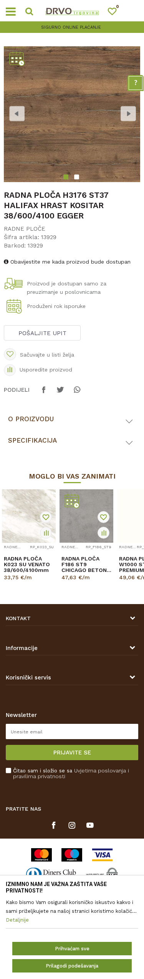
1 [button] (67, 178)
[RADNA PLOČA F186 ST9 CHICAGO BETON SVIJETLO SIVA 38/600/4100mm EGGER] (86, 516)
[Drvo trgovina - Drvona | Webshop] (72, 10)
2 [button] (77, 178)
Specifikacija (32, 440)
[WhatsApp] (77, 393)
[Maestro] (71, 855)
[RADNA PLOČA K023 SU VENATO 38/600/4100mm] (29, 516)
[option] (72, 27)
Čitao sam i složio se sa (71, 773)
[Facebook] (44, 393)
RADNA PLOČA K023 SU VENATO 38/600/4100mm (27, 564)
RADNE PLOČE (24, 228)
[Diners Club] (51, 874)
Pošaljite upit (42, 333)
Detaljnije (26, 584)
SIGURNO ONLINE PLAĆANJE (71, 27)
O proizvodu (31, 419)
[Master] (41, 855)
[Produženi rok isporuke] (15, 307)
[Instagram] (72, 825)
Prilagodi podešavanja (72, 966)
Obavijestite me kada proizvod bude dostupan (69, 262)
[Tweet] (60, 393)
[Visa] (102, 855)
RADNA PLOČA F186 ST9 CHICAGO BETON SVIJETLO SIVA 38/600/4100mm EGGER (84, 564)
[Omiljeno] (115, 13)
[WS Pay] (102, 874)
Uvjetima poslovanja (100, 770)
